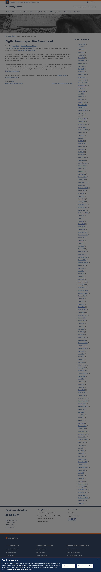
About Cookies (69, 566)
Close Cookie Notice (85, 566)
